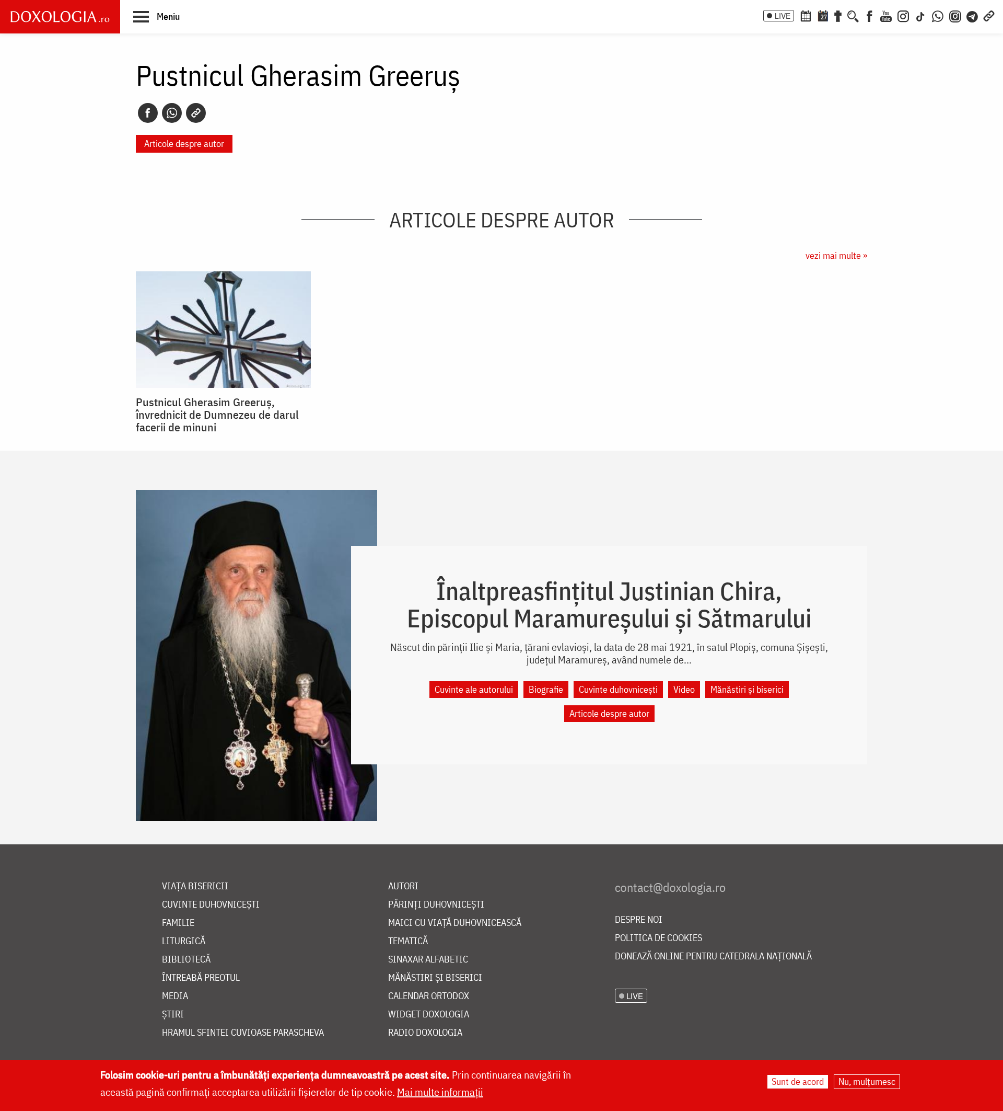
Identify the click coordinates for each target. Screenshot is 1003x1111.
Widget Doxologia (428, 1014)
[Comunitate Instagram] (955, 15)
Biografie (546, 689)
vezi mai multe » (836, 255)
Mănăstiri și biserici (747, 689)
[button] (156, 16)
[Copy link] (196, 113)
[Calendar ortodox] (805, 15)
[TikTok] (920, 15)
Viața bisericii (195, 886)
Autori (403, 886)
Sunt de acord (798, 1081)
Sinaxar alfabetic (428, 959)
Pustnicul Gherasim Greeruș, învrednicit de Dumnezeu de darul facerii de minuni (217, 414)
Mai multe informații (440, 1092)
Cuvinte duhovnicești (618, 689)
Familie (178, 923)
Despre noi (638, 919)
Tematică (408, 941)
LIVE (782, 15)
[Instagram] (903, 15)
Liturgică (183, 941)
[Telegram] (972, 15)
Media (175, 996)
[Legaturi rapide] (989, 15)
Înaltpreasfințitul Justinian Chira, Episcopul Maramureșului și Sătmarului (609, 604)
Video (684, 689)
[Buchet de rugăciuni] (838, 15)
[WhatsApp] (937, 15)
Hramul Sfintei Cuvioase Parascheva (243, 1032)
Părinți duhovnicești (436, 904)
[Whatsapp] (172, 113)
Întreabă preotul (201, 977)
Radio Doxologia (425, 1032)
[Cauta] (853, 15)
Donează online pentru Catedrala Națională (713, 956)
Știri (173, 1014)
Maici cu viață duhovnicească (454, 923)
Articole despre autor (184, 144)
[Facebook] (869, 15)
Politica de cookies (658, 938)
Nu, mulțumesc (866, 1081)
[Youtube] (886, 15)
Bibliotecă (186, 959)
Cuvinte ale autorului (474, 689)
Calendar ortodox (428, 996)
